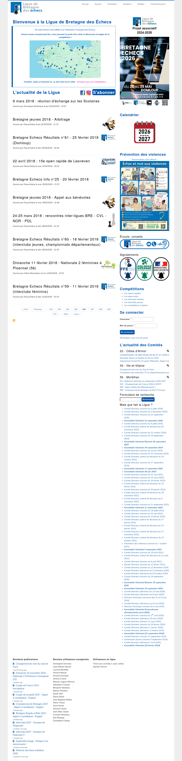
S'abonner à (14, 320)
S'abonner (104, 92)
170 (55, 314)
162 (51, 309)
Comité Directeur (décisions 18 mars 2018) (143, 618)
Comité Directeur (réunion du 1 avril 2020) (144, 615)
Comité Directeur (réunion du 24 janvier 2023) (145, 489)
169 (109, 309)
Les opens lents (131, 296)
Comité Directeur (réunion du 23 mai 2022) (143, 513)
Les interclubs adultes (134, 299)
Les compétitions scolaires (136, 305)
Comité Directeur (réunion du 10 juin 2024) (143, 450)
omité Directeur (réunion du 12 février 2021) (145, 564)
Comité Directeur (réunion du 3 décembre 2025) (145, 411)
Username (125, 319)
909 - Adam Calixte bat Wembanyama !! (138, 387)
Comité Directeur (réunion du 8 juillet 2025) (143, 423)
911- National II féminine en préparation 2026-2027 (143, 381)
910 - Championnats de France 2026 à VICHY (140, 384)
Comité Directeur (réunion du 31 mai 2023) (143, 474)
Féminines (112, 4)
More (167, 351)
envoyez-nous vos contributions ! (92, 82)
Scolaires (127, 4)
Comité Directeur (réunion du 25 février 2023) (144, 480)
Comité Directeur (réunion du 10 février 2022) (144, 516)
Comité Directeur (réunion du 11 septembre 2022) (146, 504)
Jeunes (98, 4)
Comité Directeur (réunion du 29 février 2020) (144, 624)
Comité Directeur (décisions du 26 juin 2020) (144, 594)
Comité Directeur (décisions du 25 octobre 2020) (146, 573)
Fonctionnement (158, 4)
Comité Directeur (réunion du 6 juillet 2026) (143, 408)
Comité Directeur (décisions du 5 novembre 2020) (146, 570)
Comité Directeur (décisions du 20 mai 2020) (144, 603)
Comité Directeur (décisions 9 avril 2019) (142, 642)
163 (60, 309)
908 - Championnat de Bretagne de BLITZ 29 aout (142, 390)
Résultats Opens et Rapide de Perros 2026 (139, 358)
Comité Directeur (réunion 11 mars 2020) (142, 621)
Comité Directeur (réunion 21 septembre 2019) (145, 636)
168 (101, 309)
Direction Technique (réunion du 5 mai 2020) (144, 606)
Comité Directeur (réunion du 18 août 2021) (144, 552)
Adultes (141, 4)
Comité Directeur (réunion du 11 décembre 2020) (146, 567)
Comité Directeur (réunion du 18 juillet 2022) (144, 510)
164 (68, 309)
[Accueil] (26, 14)
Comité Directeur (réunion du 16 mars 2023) (144, 477)
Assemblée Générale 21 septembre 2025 (143, 420)
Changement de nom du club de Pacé (137, 369)
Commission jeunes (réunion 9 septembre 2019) (146, 639)
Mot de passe (126, 325)
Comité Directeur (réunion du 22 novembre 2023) (146, 453)
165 (76, 309)
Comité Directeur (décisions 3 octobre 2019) (144, 630)
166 (85, 310)
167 (93, 309)
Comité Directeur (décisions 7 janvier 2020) (143, 627)
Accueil (85, 4)
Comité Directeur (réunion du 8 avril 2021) (143, 561)
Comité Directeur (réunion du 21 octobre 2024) (145, 432)
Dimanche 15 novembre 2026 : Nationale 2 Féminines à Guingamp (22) (31, 676)
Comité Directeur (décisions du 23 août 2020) (144, 591)
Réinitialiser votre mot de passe (134, 338)
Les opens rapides (132, 293)
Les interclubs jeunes (133, 302)
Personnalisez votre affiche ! (144, 159)
